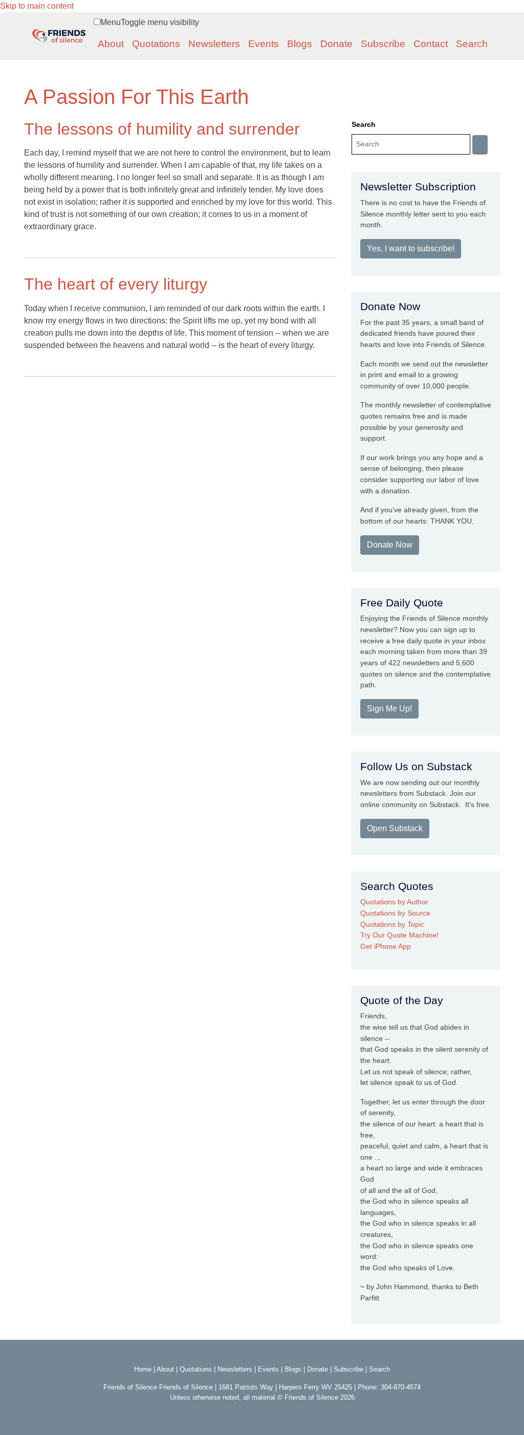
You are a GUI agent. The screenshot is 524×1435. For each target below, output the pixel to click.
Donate (336, 43)
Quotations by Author (394, 902)
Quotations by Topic (392, 924)
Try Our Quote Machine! (399, 935)
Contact (430, 43)
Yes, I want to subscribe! (410, 248)
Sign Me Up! (389, 708)
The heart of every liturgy (115, 284)
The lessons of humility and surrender (162, 129)
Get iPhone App (385, 946)
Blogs (299, 43)
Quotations (156, 43)
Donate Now (389, 544)
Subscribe (383, 43)
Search (472, 43)
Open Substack (395, 828)
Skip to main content (37, 6)
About (111, 43)
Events (263, 43)
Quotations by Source (395, 913)
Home (142, 1369)
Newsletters (214, 43)
